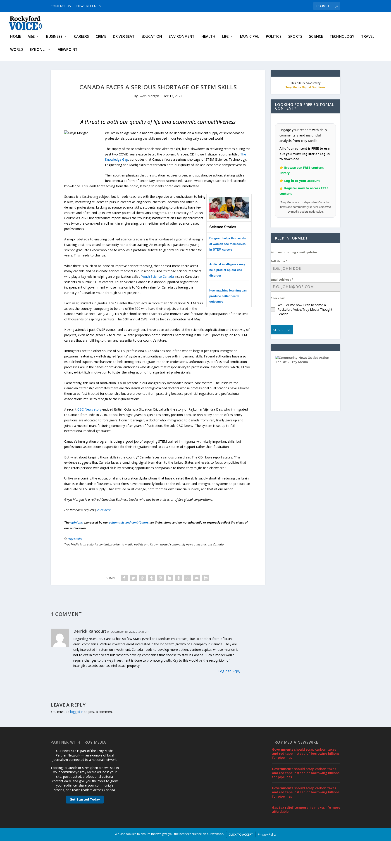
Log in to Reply (229, 671)
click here (104, 510)
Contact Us (61, 6)
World (16, 50)
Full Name (279, 261)
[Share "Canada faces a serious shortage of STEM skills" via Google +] (142, 578)
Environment (182, 37)
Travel (367, 37)
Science (316, 37)
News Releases (88, 6)
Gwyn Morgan (148, 96)
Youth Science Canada (157, 276)
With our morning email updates (294, 252)
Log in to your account (302, 181)
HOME (15, 37)
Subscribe (282, 330)
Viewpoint (68, 50)
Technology (342, 37)
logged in (76, 711)
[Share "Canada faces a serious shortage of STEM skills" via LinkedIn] (169, 578)
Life (225, 37)
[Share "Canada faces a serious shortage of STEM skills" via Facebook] (124, 578)
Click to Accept (241, 834)
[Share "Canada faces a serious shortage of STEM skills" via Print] (205, 578)
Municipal (249, 37)
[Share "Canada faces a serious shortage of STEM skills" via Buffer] (178, 578)
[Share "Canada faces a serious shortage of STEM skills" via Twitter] (133, 578)
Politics (273, 37)
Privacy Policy (267, 834)
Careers (81, 37)
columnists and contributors (129, 522)
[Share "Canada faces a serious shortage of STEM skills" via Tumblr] (151, 578)
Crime (101, 37)
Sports (295, 37)
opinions (76, 522)
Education (151, 37)
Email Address (282, 280)
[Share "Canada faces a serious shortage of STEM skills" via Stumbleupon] (187, 578)
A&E (31, 37)
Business (54, 37)
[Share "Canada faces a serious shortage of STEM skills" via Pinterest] (160, 578)
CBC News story (89, 409)
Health (208, 37)
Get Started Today (85, 799)
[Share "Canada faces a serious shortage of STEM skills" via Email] (196, 578)
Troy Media (74, 539)
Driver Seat (124, 37)
